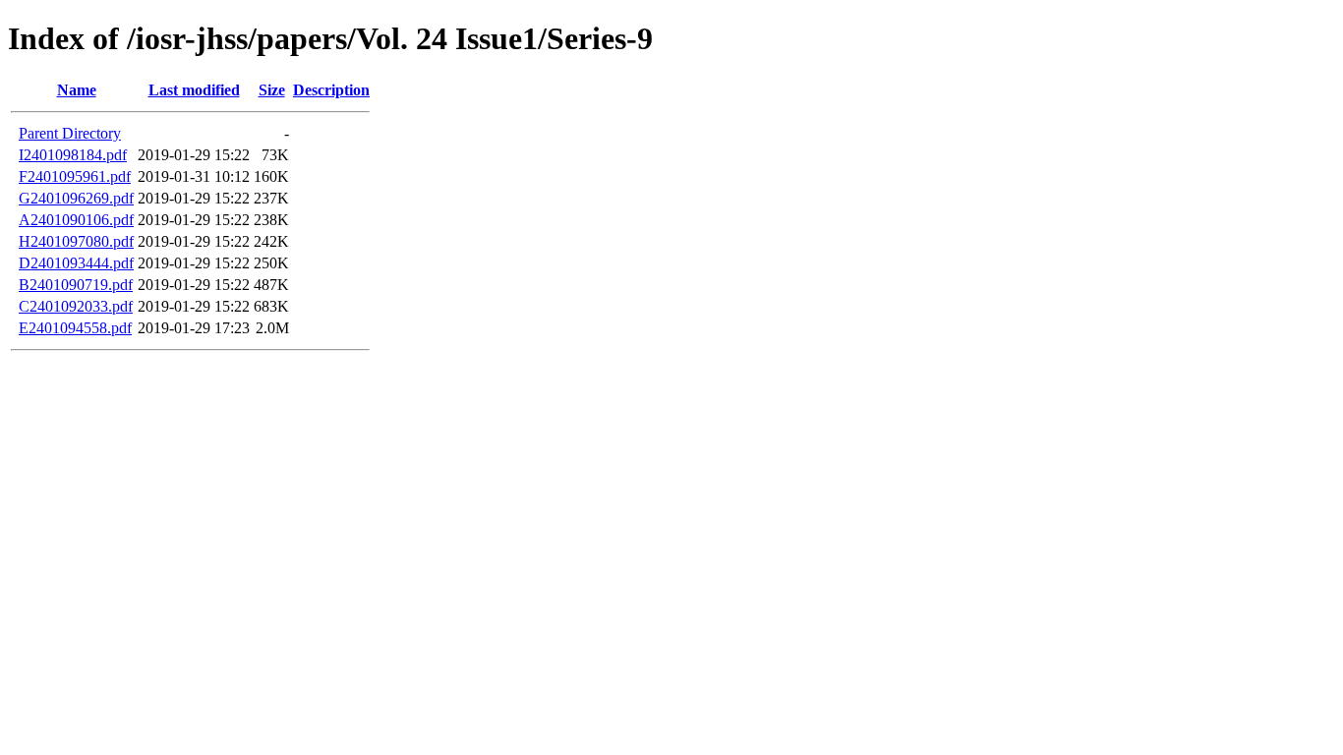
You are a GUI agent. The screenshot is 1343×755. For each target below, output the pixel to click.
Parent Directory (70, 133)
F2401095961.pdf (75, 176)
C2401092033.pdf (76, 306)
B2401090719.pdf (76, 284)
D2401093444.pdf (76, 263)
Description (331, 90)
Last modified (194, 90)
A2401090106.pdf (76, 219)
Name (76, 90)
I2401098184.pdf (73, 154)
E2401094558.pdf (75, 327)
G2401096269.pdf (76, 198)
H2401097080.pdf (76, 241)
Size (272, 90)
